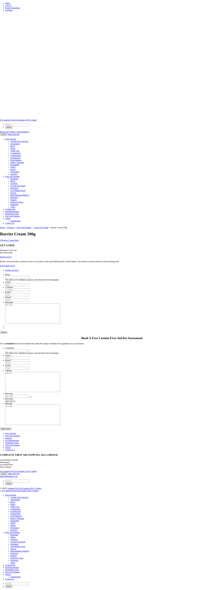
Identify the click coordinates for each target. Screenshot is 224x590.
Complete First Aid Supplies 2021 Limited (24, 488)
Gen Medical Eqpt (17, 190)
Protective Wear (16, 202)
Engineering (15, 158)
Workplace (14, 172)
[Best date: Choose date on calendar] (31, 396)
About (7, 218)
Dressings (14, 188)
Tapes (12, 207)
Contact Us (9, 223)
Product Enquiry (12, 270)
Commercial (15, 153)
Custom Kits (10, 209)
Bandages (14, 179)
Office (13, 167)
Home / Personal (17, 162)
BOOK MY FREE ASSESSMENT (14, 132)
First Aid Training (12, 216)
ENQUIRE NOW (7, 266)
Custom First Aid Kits (19, 141)
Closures (14, 183)
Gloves (13, 193)
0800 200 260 (13, 134)
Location (8, 10)
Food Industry (16, 160)
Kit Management (12, 211)
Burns (12, 148)
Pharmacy (14, 197)
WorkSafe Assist (12, 214)
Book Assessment (12, 8)
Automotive (15, 144)
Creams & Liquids (17, 186)
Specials (13, 174)
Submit (3, 332)
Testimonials (15, 221)
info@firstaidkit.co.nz (9, 476)
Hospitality (14, 165)
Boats (12, 146)
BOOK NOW (6, 257)
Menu (7, 3)
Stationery (14, 204)
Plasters (13, 200)
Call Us (8, 5)
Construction (15, 155)
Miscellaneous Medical (19, 195)
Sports (13, 169)
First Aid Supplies (12, 176)
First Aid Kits (10, 139)
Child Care (14, 151)
